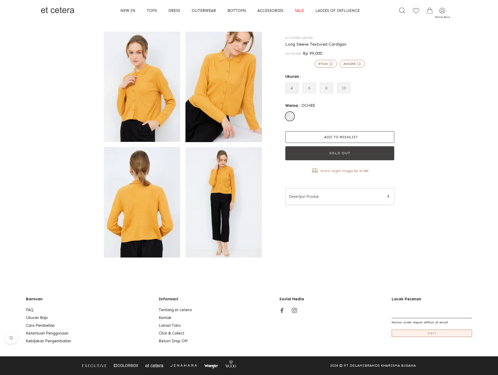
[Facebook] (282, 310)
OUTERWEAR (204, 10)
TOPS (152, 10)
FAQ (29, 310)
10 (344, 88)
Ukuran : (293, 76)
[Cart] (429, 10)
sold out (339, 153)
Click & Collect (171, 333)
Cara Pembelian (40, 325)
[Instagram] (294, 310)
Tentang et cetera (175, 310)
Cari (432, 333)
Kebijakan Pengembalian (48, 341)
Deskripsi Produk (304, 196)
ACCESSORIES (270, 10)
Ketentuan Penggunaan (47, 333)
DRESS (174, 10)
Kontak (165, 317)
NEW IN (127, 10)
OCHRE (289, 116)
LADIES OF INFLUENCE (337, 10)
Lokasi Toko (170, 325)
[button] (340, 137)
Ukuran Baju (37, 317)
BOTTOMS (236, 10)
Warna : (300, 105)
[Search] (402, 10)
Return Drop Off (173, 341)
